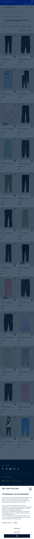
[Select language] (30, 489)
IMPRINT (15, 522)
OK (17, 536)
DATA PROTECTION (6, 522)
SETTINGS (17, 532)
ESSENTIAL (17, 528)
